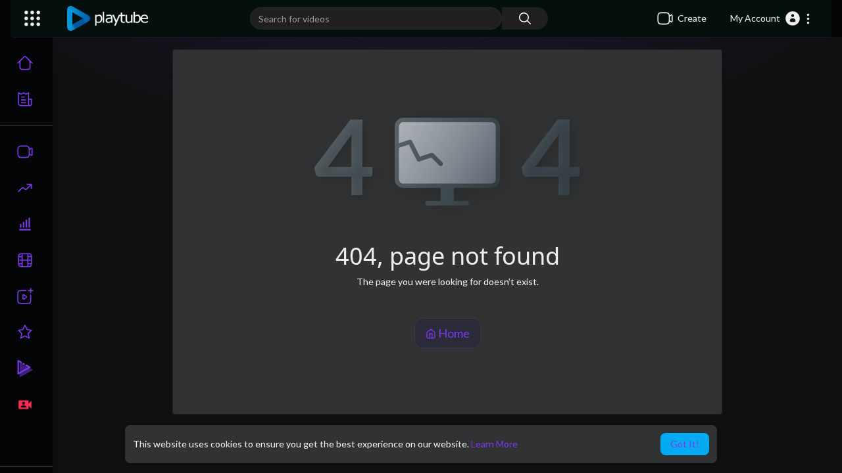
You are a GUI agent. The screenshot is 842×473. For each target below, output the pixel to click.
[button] (771, 18)
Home (453, 333)
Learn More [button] (494, 443)
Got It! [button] (684, 443)
